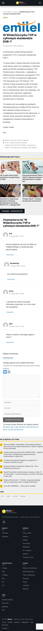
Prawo (25, 582)
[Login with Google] (9, 372)
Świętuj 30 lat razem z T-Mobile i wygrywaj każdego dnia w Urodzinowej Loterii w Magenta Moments (22, 481)
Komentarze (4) (8, 357)
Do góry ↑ (5, 628)
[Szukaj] (40, 3)
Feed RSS (5, 625)
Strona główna (7, 12)
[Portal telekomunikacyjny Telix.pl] (21, 2)
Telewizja (25, 140)
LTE (3, 585)
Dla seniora (26, 543)
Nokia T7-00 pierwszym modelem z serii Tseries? (21, 147)
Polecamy (5, 536)
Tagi (31, 622)
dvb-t (7, 142)
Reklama (25, 589)
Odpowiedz (10, 255)
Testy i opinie (27, 533)
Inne (4, 595)
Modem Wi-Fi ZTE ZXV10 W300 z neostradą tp (20, 145)
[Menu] (3, 3)
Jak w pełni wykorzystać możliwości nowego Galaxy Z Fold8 (10, 177)
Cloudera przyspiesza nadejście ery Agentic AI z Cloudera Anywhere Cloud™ (21, 461)
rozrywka (17, 142)
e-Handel (26, 585)
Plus (3, 578)
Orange (4, 568)
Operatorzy (7, 563)
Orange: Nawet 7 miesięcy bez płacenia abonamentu (32, 200)
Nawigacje (26, 547)
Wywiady (26, 578)
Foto (3, 610)
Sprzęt (26, 528)
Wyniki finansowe (28, 571)
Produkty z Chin (28, 557)
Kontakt (10, 622)
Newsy (15, 12)
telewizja (24, 142)
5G (3, 582)
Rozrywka (13, 140)
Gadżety (25, 554)
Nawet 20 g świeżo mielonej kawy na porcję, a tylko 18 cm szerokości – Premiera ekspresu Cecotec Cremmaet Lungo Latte (23, 474)
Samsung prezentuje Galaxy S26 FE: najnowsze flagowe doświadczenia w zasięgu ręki (32, 178)
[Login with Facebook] (5, 372)
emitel (12, 142)
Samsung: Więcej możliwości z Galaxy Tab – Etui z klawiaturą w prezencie (21, 467)
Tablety (25, 540)
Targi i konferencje (29, 575)
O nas (4, 622)
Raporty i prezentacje (30, 568)
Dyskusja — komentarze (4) (12, 211)
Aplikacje (5, 606)
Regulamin (25, 622)
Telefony (25, 536)
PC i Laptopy (27, 550)
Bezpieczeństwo (7, 599)
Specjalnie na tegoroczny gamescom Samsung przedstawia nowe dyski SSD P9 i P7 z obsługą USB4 (10, 202)
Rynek (20, 140)
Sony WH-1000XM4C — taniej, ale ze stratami (20, 486)
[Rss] (4, 522)
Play (3, 571)
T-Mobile (5, 575)
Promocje (5, 533)
